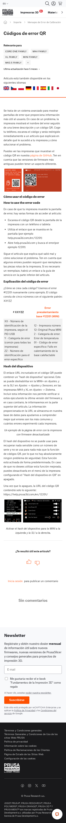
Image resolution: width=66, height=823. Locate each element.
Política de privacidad (16, 741)
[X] (36, 785)
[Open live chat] (57, 814)
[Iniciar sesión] (53, 4)
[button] (6, 88)
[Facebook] (22, 785)
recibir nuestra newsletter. (38, 692)
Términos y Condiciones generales (23, 730)
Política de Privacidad (24, 710)
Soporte (17, 22)
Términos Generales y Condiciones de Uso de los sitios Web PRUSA (31, 736)
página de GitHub (41, 155)
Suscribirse (16, 700)
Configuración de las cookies (20, 758)
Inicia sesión (15, 581)
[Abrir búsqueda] (47, 4)
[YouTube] (43, 785)
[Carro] (60, 4)
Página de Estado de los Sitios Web (23, 754)
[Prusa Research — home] (7, 12)
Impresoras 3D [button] (31, 12)
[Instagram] (29, 785)
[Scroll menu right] (62, 12)
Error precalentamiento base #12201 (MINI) (47, 312)
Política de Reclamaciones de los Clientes (27, 749)
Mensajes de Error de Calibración (44, 22)
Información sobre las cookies (20, 745)
